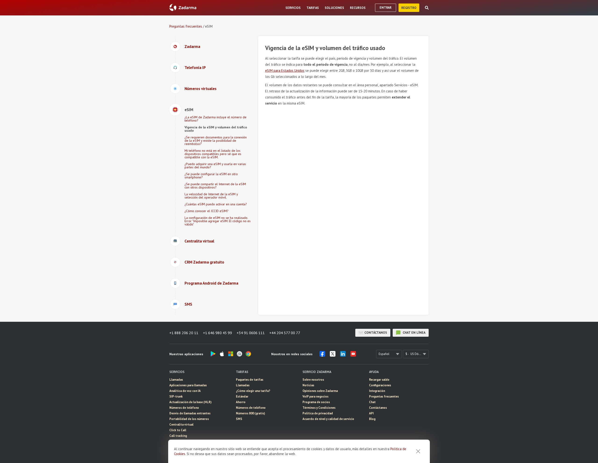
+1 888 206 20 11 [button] (183, 332)
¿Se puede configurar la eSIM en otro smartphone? (211, 175)
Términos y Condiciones (319, 408)
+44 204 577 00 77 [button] (284, 332)
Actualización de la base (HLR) (190, 402)
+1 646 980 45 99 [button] (217, 332)
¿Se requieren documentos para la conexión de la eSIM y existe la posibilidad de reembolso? (216, 140)
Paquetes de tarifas (249, 380)
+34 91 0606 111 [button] (251, 332)
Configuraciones (380, 385)
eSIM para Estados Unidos (284, 70)
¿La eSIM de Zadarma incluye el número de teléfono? (215, 119)
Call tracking (178, 436)
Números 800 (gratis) (250, 413)
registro (408, 8)
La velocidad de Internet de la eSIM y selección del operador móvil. (211, 195)
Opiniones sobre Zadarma (320, 391)
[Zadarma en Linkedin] (343, 355)
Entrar (386, 7)
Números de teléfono (184, 408)
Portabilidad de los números (189, 419)
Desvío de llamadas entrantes (189, 413)
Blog (372, 419)
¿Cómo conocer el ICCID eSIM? (206, 211)
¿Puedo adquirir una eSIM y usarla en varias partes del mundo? (215, 165)
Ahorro (241, 402)
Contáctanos (375, 332)
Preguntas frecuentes (185, 26)
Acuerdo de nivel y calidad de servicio (328, 419)
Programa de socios (316, 402)
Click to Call (177, 430)
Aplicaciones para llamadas (188, 385)
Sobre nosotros (313, 380)
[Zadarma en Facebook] (322, 355)
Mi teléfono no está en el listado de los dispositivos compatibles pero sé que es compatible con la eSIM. (213, 153)
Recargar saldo (379, 380)
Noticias (308, 385)
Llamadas (176, 380)
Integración (377, 391)
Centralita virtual (181, 425)
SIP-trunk (176, 396)
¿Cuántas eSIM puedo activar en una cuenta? (216, 204)
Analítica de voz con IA (185, 391)
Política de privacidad (318, 413)
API (371, 413)
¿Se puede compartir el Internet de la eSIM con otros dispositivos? (215, 185)
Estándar (242, 396)
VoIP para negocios (315, 396)
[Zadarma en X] (332, 355)
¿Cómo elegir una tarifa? (253, 391)
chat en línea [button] (413, 332)
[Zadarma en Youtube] (353, 355)
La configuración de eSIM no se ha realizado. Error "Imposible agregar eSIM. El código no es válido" (218, 221)
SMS (239, 419)
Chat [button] (372, 402)
